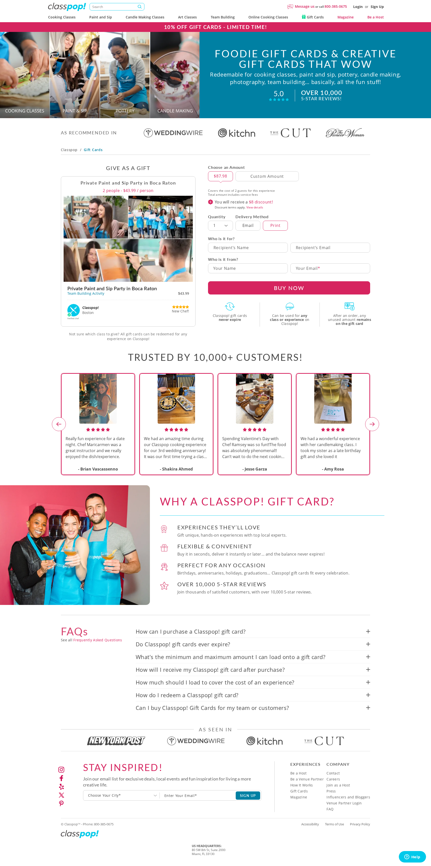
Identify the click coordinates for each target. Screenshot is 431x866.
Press (331, 791)
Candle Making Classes (145, 17)
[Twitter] (61, 795)
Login (358, 6)
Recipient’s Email (313, 247)
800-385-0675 (335, 6)
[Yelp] (61, 787)
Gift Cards (315, 17)
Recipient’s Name (231, 247)
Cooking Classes (62, 17)
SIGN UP (248, 795)
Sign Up (377, 6)
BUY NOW (289, 288)
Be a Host (375, 17)
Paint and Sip (100, 17)
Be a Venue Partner (307, 779)
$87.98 (220, 176)
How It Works (301, 785)
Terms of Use (334, 824)
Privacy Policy (360, 824)
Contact (333, 773)
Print (275, 225)
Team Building (223, 17)
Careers (333, 779)
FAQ (329, 809)
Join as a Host (338, 785)
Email (248, 225)
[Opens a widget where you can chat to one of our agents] (412, 857)
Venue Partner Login (344, 803)
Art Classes (187, 17)
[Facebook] (61, 778)
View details (254, 207)
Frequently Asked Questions (97, 640)
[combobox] (121, 795)
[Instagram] (61, 770)
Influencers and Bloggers (348, 797)
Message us (305, 6)
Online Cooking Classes (268, 17)
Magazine (345, 17)
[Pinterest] (61, 804)
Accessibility (310, 824)
